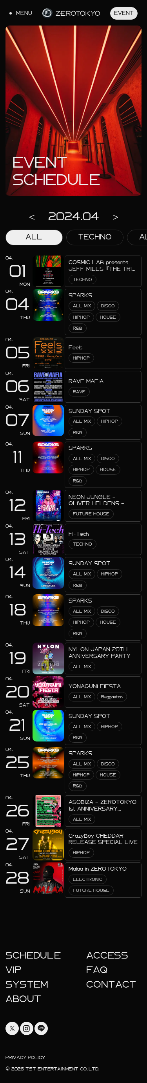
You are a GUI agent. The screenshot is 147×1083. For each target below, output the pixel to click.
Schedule (33, 955)
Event (124, 13)
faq (96, 970)
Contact (111, 984)
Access (107, 955)
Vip (13, 970)
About (23, 999)
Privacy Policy (25, 1057)
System (26, 984)
